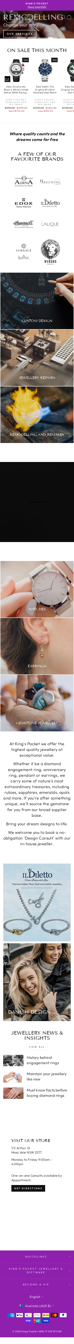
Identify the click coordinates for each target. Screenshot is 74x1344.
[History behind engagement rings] (13, 1060)
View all (37, 1046)
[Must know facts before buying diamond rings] (13, 1093)
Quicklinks (36, 1256)
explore (15, 537)
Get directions (28, 1188)
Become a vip (36, 1284)
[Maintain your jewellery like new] (13, 1077)
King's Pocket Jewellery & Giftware (36, 1270)
